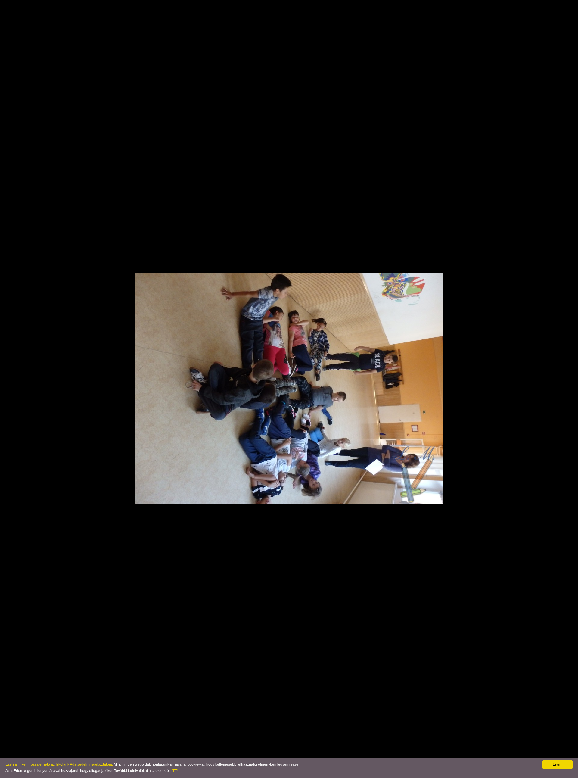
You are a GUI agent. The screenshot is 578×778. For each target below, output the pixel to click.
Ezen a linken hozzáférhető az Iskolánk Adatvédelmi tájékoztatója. (59, 764)
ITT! (175, 771)
